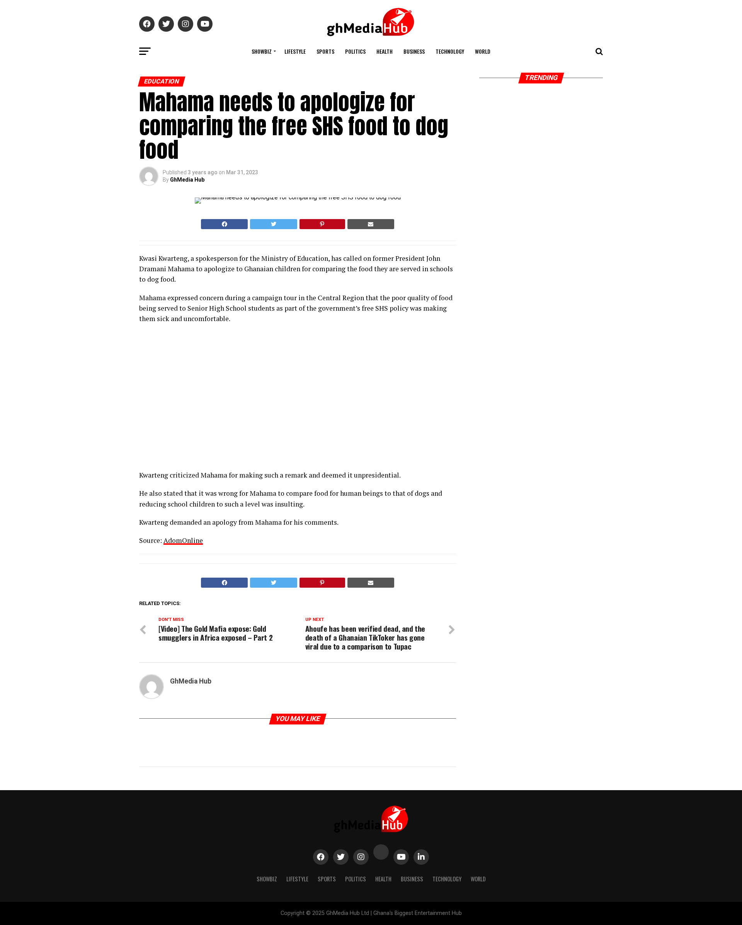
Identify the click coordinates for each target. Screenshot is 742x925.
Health (384, 51)
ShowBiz (262, 51)
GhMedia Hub (187, 180)
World (482, 51)
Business (414, 51)
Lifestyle (295, 51)
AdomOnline (183, 540)
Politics (355, 51)
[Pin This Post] (322, 224)
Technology (450, 51)
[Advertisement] (206, 399)
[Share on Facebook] (224, 224)
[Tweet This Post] (273, 224)
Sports (325, 51)
